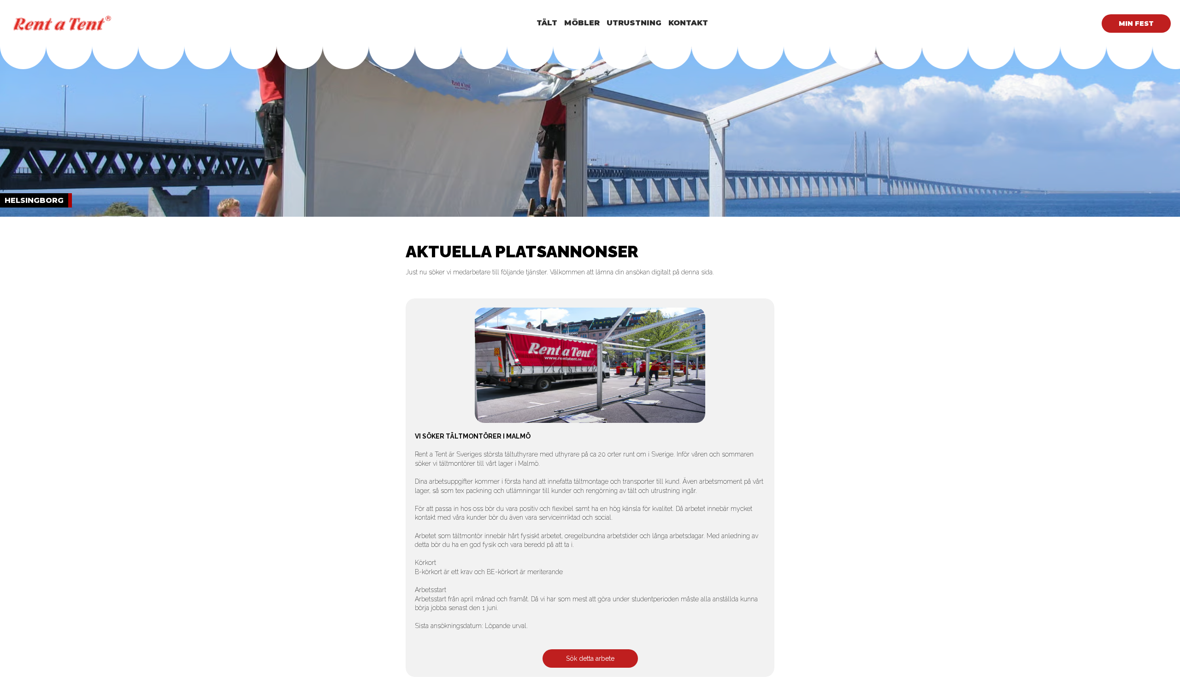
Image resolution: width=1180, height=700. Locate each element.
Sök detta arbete (590, 658)
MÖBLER (582, 22)
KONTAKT (688, 22)
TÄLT (547, 22)
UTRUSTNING (634, 22)
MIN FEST (1136, 23)
